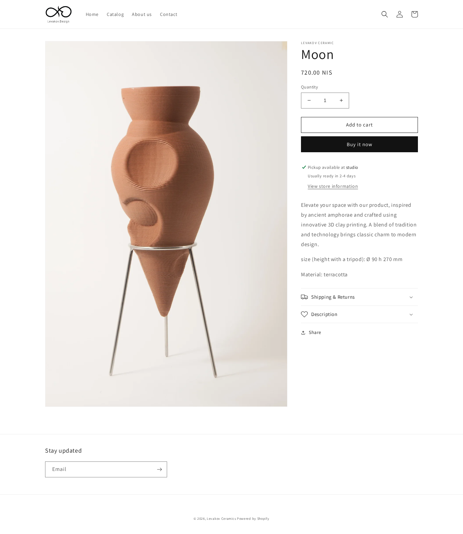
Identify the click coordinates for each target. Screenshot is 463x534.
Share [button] (315, 332)
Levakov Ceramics (221, 518)
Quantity (309, 87)
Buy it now (360, 144)
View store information (333, 186)
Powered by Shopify (253, 518)
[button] (384, 14)
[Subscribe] (159, 469)
